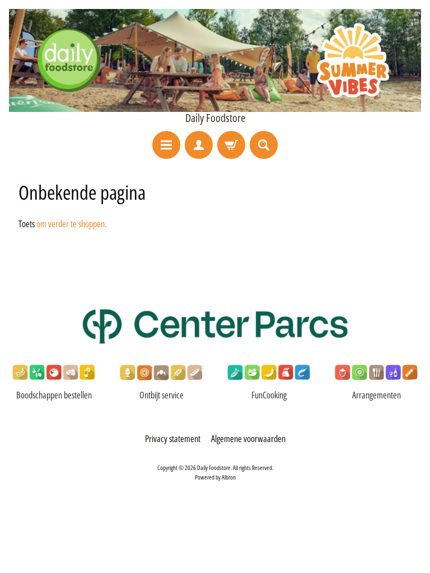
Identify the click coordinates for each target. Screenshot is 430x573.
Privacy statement (172, 439)
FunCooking (269, 395)
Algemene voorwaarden (248, 439)
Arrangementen (376, 395)
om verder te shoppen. (71, 224)
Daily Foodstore (215, 118)
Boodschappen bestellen (54, 395)
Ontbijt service (161, 395)
